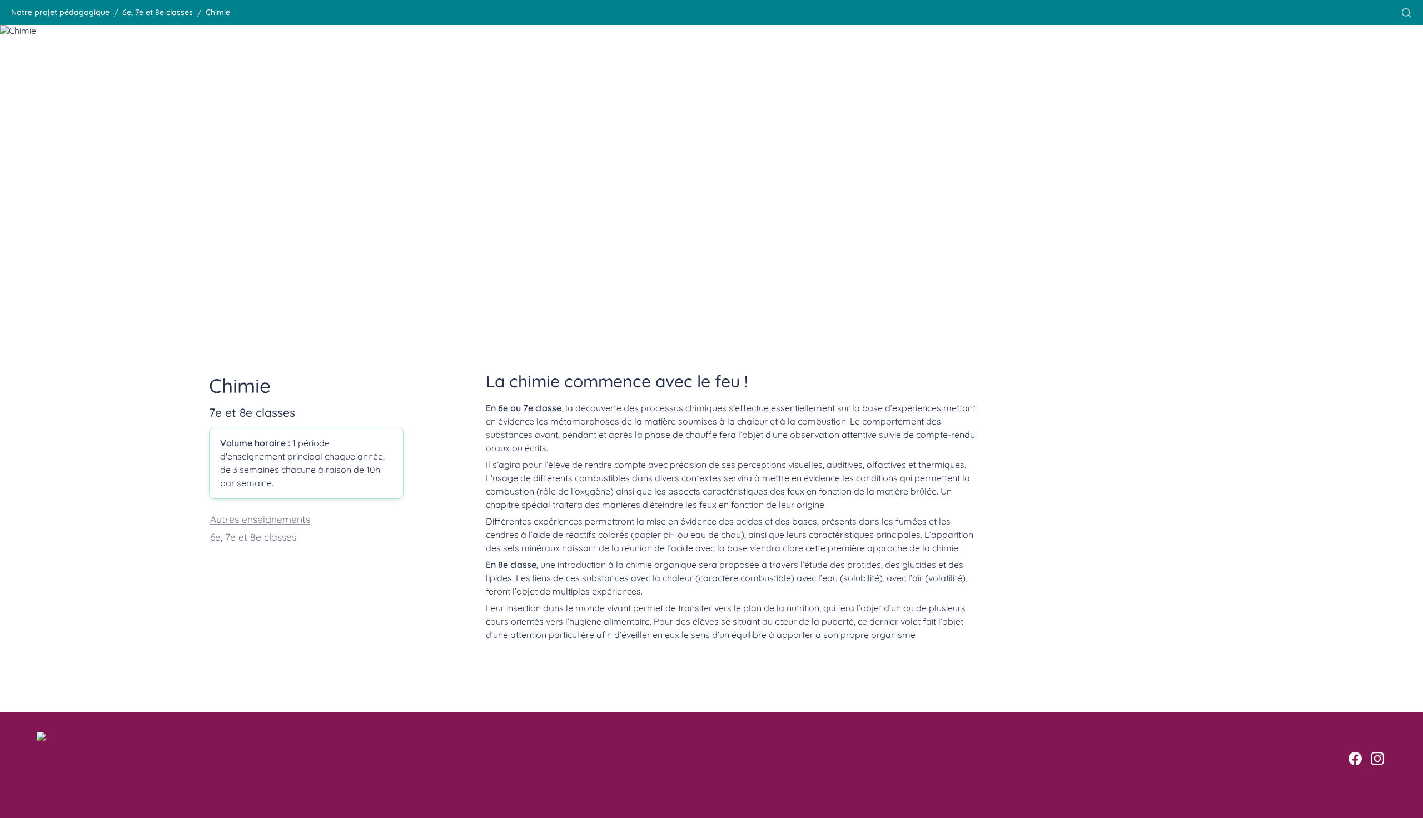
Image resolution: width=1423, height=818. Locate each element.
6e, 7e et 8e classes (253, 537)
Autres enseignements (260, 519)
